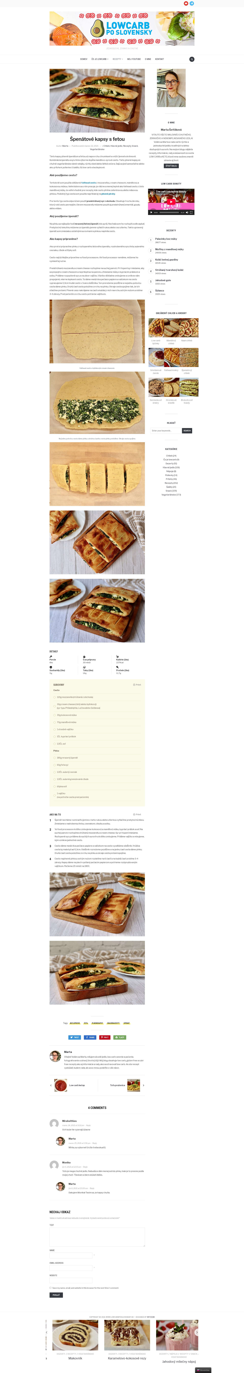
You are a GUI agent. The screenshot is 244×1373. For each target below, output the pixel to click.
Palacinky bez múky (166, 239)
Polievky (169, 475)
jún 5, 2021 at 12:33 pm (71, 1167)
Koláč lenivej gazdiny (166, 259)
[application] (171, 202)
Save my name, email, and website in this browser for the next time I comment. (85, 1288)
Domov (83, 59)
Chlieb (106, 146)
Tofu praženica (117, 1085)
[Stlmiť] (187, 212)
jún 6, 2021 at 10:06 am (78, 1188)
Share (91, 1037)
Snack (135, 146)
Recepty (117, 59)
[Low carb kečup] (60, 1085)
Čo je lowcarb (99, 59)
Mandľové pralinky (180, 1358)
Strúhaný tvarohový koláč (169, 270)
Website (53, 1275)
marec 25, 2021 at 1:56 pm (79, 1143)
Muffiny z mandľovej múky (169, 249)
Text (52, 1225)
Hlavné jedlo (116, 146)
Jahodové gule (163, 280)
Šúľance (159, 290)
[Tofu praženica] (133, 1085)
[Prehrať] (151, 212)
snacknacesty (113, 1023)
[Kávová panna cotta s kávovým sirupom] (128, 1335)
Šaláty (169, 487)
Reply (88, 1125)
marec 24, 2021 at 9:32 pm (73, 1125)
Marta (65, 146)
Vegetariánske (97, 149)
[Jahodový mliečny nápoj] (76, 1335)
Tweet (76, 1037)
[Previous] (46, 1332)
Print (138, 685)
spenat (127, 1023)
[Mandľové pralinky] (180, 1335)
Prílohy (169, 479)
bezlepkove (75, 1023)
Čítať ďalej (171, 166)
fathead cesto (88, 183)
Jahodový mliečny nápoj (76, 1361)
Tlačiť (121, 1037)
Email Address (56, 1263)
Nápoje (169, 471)
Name (52, 1250)
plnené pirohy (108, 194)
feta (86, 1023)
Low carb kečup (77, 1085)
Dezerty (169, 463)
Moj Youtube (134, 59)
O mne (148, 59)
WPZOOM (151, 1317)
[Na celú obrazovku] (191, 212)
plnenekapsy (97, 1023)
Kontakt (159, 59)
